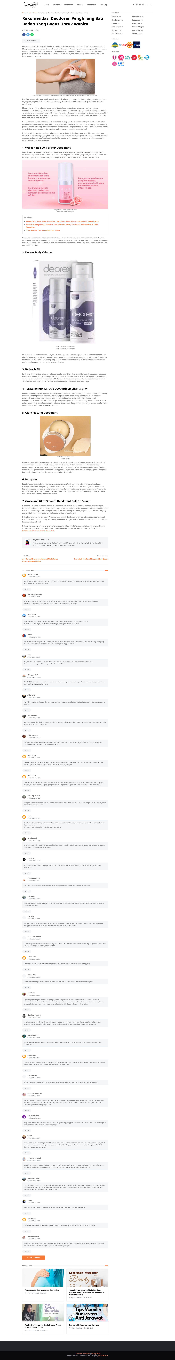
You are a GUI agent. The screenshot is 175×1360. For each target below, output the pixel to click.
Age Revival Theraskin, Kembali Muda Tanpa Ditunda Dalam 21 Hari (43, 1326)
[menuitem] (47, 4)
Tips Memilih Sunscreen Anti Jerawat (84, 1325)
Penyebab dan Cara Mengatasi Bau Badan (43, 230)
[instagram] (136, 4)
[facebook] (133, 4)
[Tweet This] (28, 34)
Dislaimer (86, 1354)
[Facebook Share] (24, 34)
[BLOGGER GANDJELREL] (121, 57)
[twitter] (140, 4)
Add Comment (34, 1258)
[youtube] (143, 4)
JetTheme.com (103, 1356)
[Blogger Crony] (140, 57)
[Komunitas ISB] (134, 57)
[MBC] (115, 64)
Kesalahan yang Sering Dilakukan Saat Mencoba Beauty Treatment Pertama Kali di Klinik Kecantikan (86, 1292)
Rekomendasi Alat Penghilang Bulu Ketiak (38, 531)
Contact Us (78, 1354)
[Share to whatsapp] (32, 34)
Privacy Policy (95, 1354)
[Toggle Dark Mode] (147, 4)
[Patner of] (115, 45)
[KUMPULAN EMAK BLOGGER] (127, 57)
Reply (27, 589)
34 (37, 30)
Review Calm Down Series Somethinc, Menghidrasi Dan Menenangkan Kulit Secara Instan (62, 221)
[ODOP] (147, 57)
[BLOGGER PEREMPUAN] (115, 57)
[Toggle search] (151, 4)
